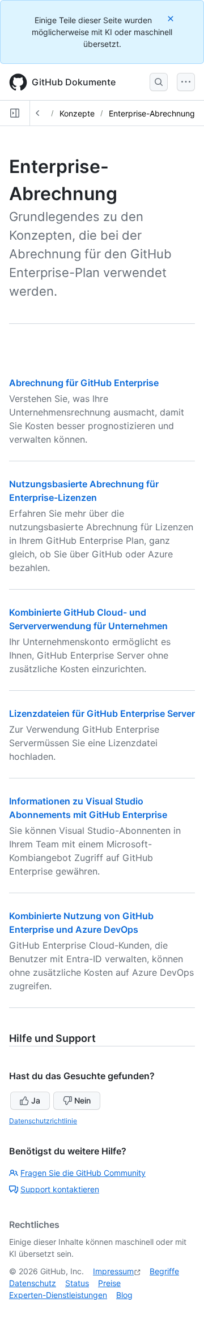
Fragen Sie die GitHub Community (83, 1173)
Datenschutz (32, 1283)
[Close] (172, 18)
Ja (35, 1100)
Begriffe (164, 1271)
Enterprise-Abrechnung (152, 113)
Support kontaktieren (59, 1189)
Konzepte (77, 113)
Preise (109, 1283)
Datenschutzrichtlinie (43, 1121)
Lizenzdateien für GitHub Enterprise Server (102, 713)
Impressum (113, 1271)
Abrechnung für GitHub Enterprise (84, 382)
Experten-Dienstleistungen (58, 1295)
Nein (82, 1100)
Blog (124, 1295)
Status (77, 1283)
